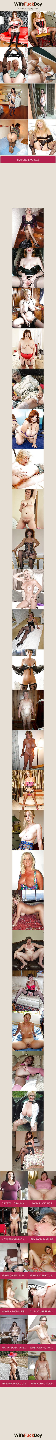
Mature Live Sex (28, 159)
